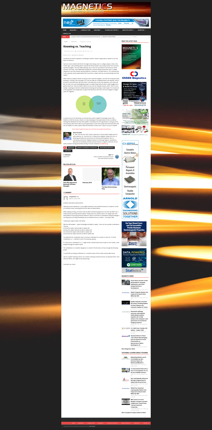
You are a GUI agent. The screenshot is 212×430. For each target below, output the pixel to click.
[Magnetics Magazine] (106, 16)
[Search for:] (140, 36)
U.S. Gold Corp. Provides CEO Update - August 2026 (139, 329)
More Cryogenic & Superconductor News (134, 412)
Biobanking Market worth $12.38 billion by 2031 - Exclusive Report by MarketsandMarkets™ (138, 360)
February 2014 (87, 182)
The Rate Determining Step (109, 188)
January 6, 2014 (69, 51)
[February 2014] (91, 174)
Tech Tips (87, 51)
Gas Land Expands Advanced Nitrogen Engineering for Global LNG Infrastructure (139, 380)
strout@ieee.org (104, 143)
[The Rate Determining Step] (110, 176)
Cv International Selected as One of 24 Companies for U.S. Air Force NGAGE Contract (139, 370)
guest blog (71, 147)
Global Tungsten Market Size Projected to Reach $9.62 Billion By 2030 (139, 294)
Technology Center (111, 30)
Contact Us (67, 33)
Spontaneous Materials (107, 147)
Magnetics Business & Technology (87, 147)
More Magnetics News (128, 349)
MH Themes (92, 426)
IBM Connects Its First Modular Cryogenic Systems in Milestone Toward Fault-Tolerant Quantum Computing (139, 403)
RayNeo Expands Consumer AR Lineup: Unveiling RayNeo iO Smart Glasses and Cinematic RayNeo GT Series (139, 304)
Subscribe (97, 30)
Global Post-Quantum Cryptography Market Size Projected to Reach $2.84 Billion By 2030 (138, 390)
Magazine (73, 30)
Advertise (141, 30)
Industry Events (127, 30)
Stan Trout (68, 150)
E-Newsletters (85, 30)
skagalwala (72, 196)
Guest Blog (79, 51)
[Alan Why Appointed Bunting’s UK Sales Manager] (72, 174)
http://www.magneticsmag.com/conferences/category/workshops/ (91, 129)
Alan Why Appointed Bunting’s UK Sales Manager (70, 184)
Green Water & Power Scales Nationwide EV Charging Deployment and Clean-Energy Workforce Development (139, 284)
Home (64, 30)
